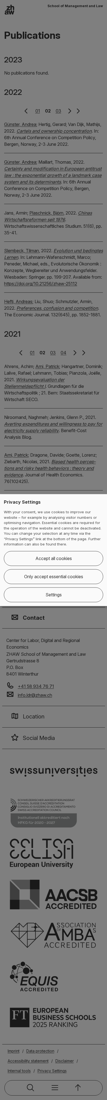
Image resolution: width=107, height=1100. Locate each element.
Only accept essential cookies (53, 576)
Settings (54, 594)
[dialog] (53, 550)
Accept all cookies (53, 558)
